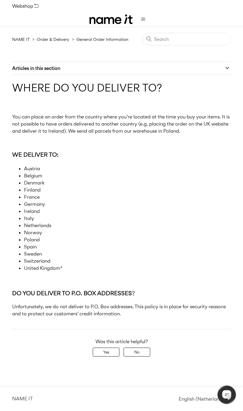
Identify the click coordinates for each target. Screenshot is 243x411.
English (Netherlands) (203, 399)
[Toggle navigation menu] (143, 19)
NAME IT (21, 39)
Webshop (23, 6)
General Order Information (102, 39)
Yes (106, 352)
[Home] (110, 19)
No (137, 352)
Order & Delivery (53, 39)
